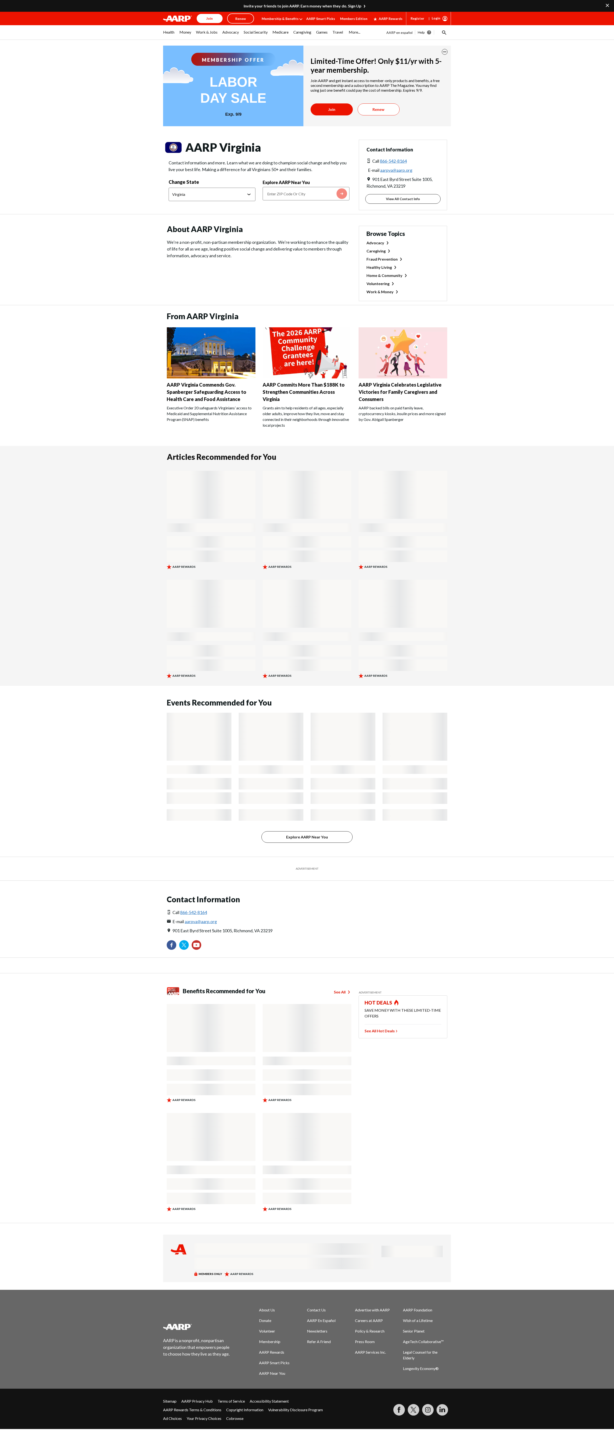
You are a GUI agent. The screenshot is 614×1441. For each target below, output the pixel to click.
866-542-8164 (393, 161)
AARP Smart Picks (320, 19)
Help (421, 32)
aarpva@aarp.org (396, 170)
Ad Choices (172, 1418)
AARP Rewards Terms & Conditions (192, 1409)
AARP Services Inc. (370, 1352)
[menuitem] (169, 34)
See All (340, 992)
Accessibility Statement (269, 1401)
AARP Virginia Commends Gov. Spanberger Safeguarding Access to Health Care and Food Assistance (206, 392)
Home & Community (384, 275)
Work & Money (380, 291)
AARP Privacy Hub (197, 1401)
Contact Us (316, 1310)
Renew (378, 109)
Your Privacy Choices (204, 1418)
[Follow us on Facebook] (171, 945)
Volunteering (378, 283)
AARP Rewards (390, 19)
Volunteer (267, 1331)
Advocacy (375, 242)
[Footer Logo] (196, 1326)
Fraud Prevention (382, 259)
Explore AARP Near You (286, 182)
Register (417, 18)
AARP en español (399, 32)
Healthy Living (379, 267)
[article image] (211, 377)
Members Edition (353, 19)
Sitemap (170, 1401)
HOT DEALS (378, 1002)
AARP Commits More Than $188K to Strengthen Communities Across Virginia (304, 392)
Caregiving (376, 251)
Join (331, 109)
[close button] (445, 52)
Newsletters (317, 1331)
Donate (265, 1320)
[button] (444, 32)
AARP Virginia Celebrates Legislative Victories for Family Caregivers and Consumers (400, 392)
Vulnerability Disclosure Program (295, 1409)
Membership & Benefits (280, 19)
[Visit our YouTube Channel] (196, 945)
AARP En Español (321, 1320)
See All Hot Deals (380, 1030)
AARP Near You (272, 1373)
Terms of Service (231, 1401)
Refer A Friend (319, 1341)
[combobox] (306, 193)
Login (436, 18)
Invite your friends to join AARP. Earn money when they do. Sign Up (302, 6)
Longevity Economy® (421, 1368)
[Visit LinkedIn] (442, 1410)
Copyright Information (244, 1409)
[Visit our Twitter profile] (184, 945)
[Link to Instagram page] (428, 1410)
